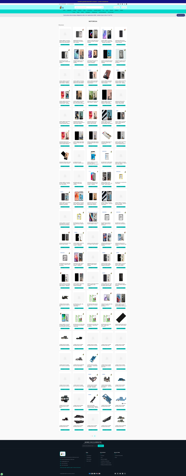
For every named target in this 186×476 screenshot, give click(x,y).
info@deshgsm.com (65, 461)
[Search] (102, 7)
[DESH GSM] (61, 7)
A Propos (102, 455)
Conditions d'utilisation (105, 461)
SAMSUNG (69, 10)
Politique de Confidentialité (106, 462)
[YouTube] (122, 4)
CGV (101, 457)
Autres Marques (102, 12)
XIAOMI (74, 10)
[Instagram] (120, 4)
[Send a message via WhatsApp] (1, 474)
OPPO (84, 10)
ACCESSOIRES (111, 12)
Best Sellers (89, 461)
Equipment (88, 12)
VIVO (107, 10)
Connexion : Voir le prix (65, 44)
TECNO (73, 12)
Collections (89, 457)
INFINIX (121, 10)
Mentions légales (104, 459)
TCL (103, 10)
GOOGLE (79, 10)
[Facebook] (118, 4)
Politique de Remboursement (106, 464)
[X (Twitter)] (125, 474)
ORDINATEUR (94, 12)
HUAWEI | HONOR (97, 10)
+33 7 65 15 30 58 (63, 4)
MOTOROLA (89, 10)
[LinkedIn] (126, 4)
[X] (124, 4)
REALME (111, 10)
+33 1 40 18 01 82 (71, 4)
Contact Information (119, 455)
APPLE (64, 10)
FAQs (116, 457)
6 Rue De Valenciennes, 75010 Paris (67, 459)
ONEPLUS (116, 10)
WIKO (78, 12)
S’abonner (101, 445)
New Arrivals (89, 459)
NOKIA (82, 12)
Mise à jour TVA (181, 15)
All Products (89, 455)
